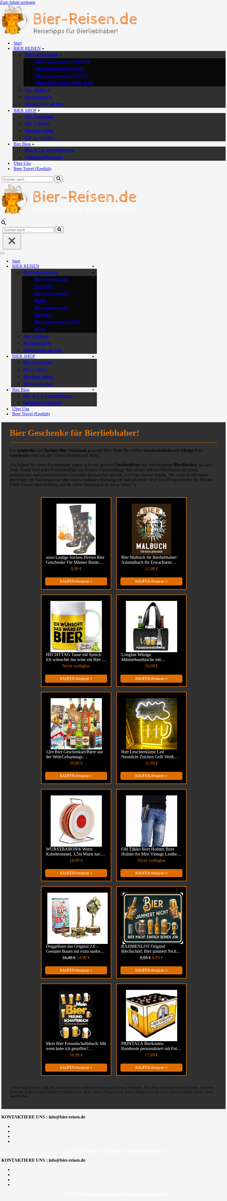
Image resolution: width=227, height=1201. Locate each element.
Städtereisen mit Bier (44, 104)
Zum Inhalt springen (17, 2)
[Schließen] (12, 241)
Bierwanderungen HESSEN (62, 75)
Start (18, 43)
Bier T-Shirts (37, 123)
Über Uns (22, 163)
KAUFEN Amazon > (76, 581)
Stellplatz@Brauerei (44, 157)
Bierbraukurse (38, 97)
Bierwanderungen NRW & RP (65, 82)
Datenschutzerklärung (146, 1150)
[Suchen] (58, 179)
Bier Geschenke (39, 116)
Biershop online (39, 130)
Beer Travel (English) (32, 168)
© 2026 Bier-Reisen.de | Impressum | (94, 1150)
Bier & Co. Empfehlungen (49, 150)
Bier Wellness (37, 90)
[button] (43, 48)
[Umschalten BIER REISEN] (93, 266)
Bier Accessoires (40, 137)
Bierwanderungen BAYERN (63, 61)
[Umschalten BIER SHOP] (93, 356)
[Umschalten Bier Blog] (93, 389)
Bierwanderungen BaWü (59, 68)
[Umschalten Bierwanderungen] (93, 272)
